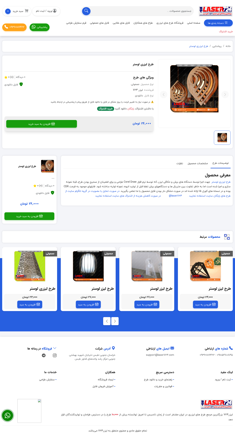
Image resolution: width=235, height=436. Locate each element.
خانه (228, 46)
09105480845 (225, 355)
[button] (16, 11)
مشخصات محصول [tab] (198, 163)
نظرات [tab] (179, 163)
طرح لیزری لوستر (221, 182)
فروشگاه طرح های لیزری (169, 23)
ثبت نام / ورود (223, 379)
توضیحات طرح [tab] (220, 163)
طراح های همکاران (143, 23)
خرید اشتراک (106, 108)
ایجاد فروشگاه (105, 379)
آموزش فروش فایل (103, 386)
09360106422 (17, 27)
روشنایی (217, 46)
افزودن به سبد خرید (39, 124)
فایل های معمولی (99, 23)
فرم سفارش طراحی (76, 23)
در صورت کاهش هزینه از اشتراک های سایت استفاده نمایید (128, 196)
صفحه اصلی (193, 23)
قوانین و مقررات (163, 386)
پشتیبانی (42, 27)
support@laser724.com (160, 355)
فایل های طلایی (121, 23)
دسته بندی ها (216, 23)
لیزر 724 (138, 90)
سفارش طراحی (47, 379)
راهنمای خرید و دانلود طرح (158, 379)
